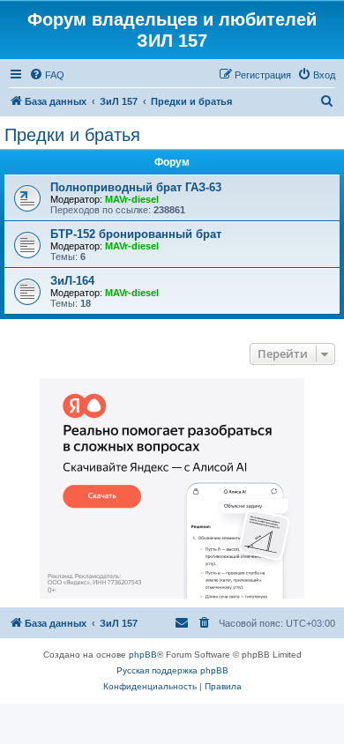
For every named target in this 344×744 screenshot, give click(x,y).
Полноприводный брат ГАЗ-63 (135, 187)
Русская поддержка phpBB (172, 670)
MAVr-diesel (132, 199)
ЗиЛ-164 (72, 280)
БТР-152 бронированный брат (135, 234)
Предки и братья (72, 135)
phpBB (143, 654)
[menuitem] (46, 75)
